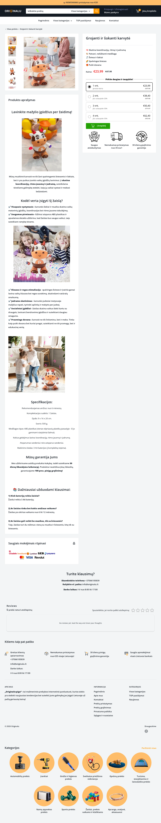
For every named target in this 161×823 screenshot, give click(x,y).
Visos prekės (12, 29)
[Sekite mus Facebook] (146, 731)
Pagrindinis (43, 20)
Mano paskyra (111, 12)
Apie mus (98, 695)
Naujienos (100, 20)
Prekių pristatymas (103, 703)
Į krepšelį (101, 125)
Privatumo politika (103, 711)
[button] (119, 87)
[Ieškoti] (96, 11)
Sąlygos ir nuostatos (103, 715)
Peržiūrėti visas (149, 748)
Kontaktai (114, 20)
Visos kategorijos (61, 20)
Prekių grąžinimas (102, 707)
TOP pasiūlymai (83, 20)
